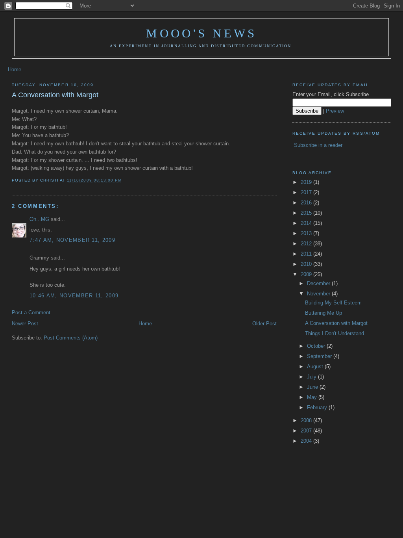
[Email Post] (124, 180)
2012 (307, 244)
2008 (307, 420)
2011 (307, 254)
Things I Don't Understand (334, 333)
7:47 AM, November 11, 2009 (72, 240)
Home (14, 69)
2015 (307, 213)
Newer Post (25, 324)
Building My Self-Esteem (333, 303)
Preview (335, 111)
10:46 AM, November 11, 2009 (74, 296)
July (312, 377)
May (312, 397)
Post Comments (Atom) (71, 338)
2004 (307, 441)
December (319, 283)
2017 (307, 192)
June (313, 387)
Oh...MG (39, 219)
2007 (307, 431)
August (316, 366)
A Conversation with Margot (55, 95)
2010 (307, 264)
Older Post (264, 324)
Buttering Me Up (323, 313)
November (319, 294)
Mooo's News (201, 33)
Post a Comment (31, 312)
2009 (307, 274)
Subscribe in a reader (318, 145)
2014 (307, 223)
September (320, 356)
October (317, 346)
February (318, 407)
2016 (307, 203)
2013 (307, 233)
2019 (307, 182)
